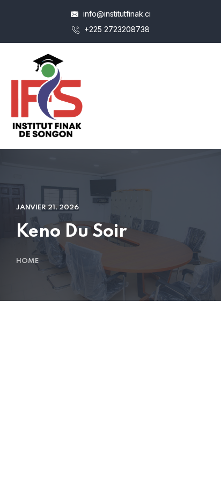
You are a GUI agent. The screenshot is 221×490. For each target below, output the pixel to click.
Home (27, 261)
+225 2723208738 (116, 29)
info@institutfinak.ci (116, 13)
